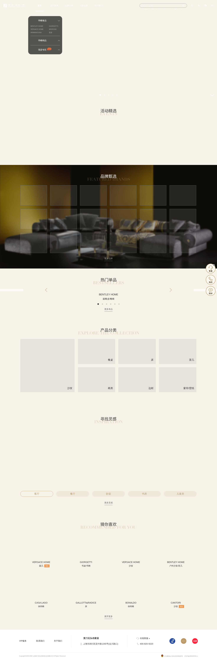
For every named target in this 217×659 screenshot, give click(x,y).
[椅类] (96, 391)
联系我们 (40, 641)
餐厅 (72, 493)
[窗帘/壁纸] (177, 391)
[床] (137, 363)
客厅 (36, 493)
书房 (144, 493)
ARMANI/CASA (36, 32)
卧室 (108, 493)
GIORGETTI (53, 26)
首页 (39, 5)
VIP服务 (23, 641)
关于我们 (98, 5)
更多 (50, 32)
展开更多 (108, 616)
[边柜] (137, 391)
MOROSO (53, 29)
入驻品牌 (84, 5)
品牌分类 (69, 5)
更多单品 (108, 309)
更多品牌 (108, 258)
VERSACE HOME (37, 29)
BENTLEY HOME (37, 26)
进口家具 (54, 5)
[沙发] (47, 391)
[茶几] (177, 363)
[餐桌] (96, 363)
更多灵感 (108, 503)
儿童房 (180, 493)
